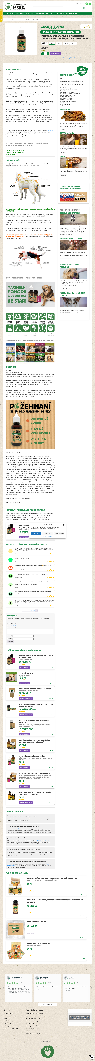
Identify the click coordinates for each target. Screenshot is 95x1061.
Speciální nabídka (40, 13)
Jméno (9, 636)
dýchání (51, 58)
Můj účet (6, 1018)
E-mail (9, 638)
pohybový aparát (63, 58)
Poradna (56, 13)
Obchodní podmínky (10, 1021)
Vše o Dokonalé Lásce (71, 13)
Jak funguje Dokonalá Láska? (34, 1013)
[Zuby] (31, 949)
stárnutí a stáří (77, 58)
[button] (63, 524)
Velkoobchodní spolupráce (34, 1033)
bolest (46, 58)
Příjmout (36, 533)
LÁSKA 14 (20, 829)
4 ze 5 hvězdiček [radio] (14, 625)
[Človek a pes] (50, 27)
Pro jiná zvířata (20, 13)
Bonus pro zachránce (32, 1026)
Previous (3, 988)
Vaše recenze (11, 628)
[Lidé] (20, 677)
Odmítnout (47, 533)
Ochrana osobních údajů (47, 536)
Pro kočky (12, 13)
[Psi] (43, 27)
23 (34, 610)
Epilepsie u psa (10, 154)
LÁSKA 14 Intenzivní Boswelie (23, 819)
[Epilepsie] (54, 27)
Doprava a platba (9, 1013)
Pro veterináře (30, 1028)
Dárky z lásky (49, 13)
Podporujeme (30, 1023)
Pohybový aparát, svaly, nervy (15, 152)
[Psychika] (62, 27)
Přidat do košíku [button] (24, 537)
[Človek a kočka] (33, 926)
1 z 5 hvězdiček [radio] (8, 625)
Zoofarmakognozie (32, 1016)
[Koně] (47, 27)
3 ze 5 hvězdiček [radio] (12, 625)
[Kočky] (23, 709)
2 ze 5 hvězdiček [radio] (10, 625)
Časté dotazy (8, 1016)
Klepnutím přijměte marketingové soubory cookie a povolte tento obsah (79, 1017)
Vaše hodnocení (11, 623)
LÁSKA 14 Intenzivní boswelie (42, 840)
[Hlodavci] (23, 693)
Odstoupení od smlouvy (11, 1026)
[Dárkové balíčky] (36, 926)
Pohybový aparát (30, 19)
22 (31, 610)
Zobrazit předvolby (59, 533)
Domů (19, 19)
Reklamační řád (8, 1023)
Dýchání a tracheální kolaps (15, 150)
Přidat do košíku (55, 53)
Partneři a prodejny (32, 1021)
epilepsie (55, 58)
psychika (70, 58)
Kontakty (29, 1031)
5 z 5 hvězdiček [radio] (16, 625)
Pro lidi (27, 13)
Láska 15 (50, 130)
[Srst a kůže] (36, 906)
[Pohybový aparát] (58, 27)
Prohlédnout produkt (26, 698)
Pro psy (6, 13)
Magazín (62, 13)
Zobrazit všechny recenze (47, 1004)
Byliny (32, 13)
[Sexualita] (23, 797)
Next (91, 988)
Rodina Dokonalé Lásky (33, 1018)
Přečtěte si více (66, 260)
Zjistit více (63, 129)
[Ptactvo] (27, 693)
